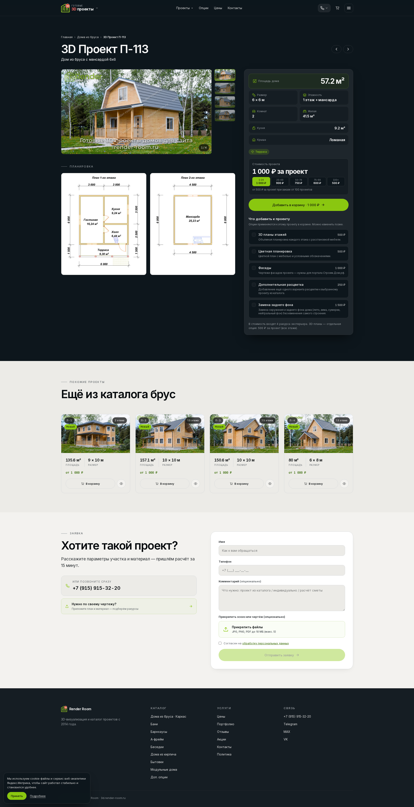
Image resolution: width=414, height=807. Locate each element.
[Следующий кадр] (204, 111)
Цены (218, 8)
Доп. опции (159, 777)
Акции (221, 739)
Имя (222, 541)
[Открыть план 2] (192, 224)
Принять (17, 796)
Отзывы (223, 731)
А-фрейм (157, 739)
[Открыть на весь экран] (136, 111)
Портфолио (225, 724)
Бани (154, 724)
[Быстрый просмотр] (121, 483)
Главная (67, 37)
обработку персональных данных (265, 643)
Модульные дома (164, 769)
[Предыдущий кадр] (68, 111)
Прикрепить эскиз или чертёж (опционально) (252, 616)
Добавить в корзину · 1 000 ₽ (295, 205)
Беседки (157, 747)
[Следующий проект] (348, 49)
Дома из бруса (88, 37)
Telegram (290, 724)
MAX (287, 731)
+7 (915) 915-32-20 (297, 716)
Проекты (183, 8)
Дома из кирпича (163, 754)
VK (286, 739)
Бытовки (157, 762)
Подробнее (38, 796)
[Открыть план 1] (103, 224)
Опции (203, 8)
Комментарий (240, 581)
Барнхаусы (159, 731)
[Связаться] (324, 8)
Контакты (235, 8)
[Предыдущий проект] (336, 49)
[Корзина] (337, 8)
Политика (224, 754)
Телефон (225, 561)
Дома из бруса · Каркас (168, 716)
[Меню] (348, 8)
